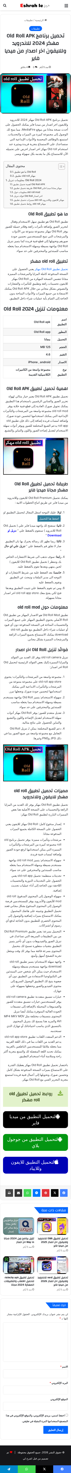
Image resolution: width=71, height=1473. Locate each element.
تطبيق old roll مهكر (25, 175)
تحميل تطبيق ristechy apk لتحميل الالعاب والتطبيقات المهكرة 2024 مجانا (19, 1281)
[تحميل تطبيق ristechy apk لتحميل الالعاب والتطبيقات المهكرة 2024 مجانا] (18, 1265)
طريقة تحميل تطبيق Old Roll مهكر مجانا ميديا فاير (38, 188)
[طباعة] (9, 1193)
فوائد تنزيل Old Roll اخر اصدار (28, 195)
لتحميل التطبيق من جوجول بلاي (32, 1142)
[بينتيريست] (45, 1193)
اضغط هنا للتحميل (49, 518)
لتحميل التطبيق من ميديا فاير (32, 1120)
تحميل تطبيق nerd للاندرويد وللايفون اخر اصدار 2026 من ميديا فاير (53, 1281)
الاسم (64, 1366)
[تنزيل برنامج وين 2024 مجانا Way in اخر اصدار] (18, 1226)
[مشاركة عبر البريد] (18, 1193)
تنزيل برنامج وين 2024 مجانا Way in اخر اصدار (19, 1240)
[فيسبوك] (64, 1193)
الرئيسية (39, 20)
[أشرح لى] (35, 5)
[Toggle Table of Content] (59, 166)
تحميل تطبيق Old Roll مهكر (51, 269)
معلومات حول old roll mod (27, 192)
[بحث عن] (5, 6)
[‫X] (55, 1193)
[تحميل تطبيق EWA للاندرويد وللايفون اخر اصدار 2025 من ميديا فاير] (52, 1226)
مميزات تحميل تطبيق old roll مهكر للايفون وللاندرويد (39, 200)
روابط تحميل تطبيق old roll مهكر (30, 203)
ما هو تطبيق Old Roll (25, 171)
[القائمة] (66, 6)
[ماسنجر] (36, 1193)
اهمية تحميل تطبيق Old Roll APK (29, 184)
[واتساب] (27, 1193)
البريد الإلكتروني (59, 1382)
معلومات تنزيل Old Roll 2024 (24, 180)
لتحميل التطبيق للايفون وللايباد (32, 1165)
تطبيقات (28, 20)
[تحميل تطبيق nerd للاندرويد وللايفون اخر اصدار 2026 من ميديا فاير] (52, 1265)
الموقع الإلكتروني (59, 1399)
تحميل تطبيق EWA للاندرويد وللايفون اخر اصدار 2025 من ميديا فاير (53, 1242)
